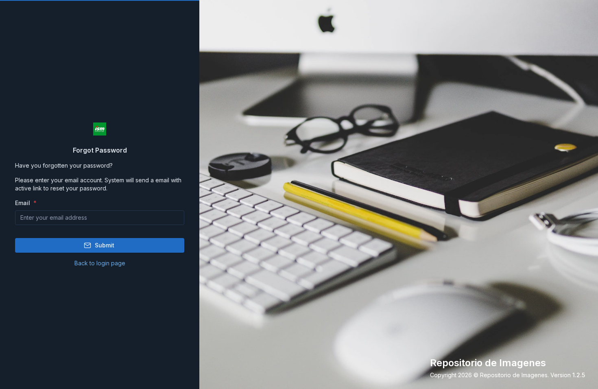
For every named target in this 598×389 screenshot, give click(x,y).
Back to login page (99, 263)
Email (23, 202)
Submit (104, 245)
